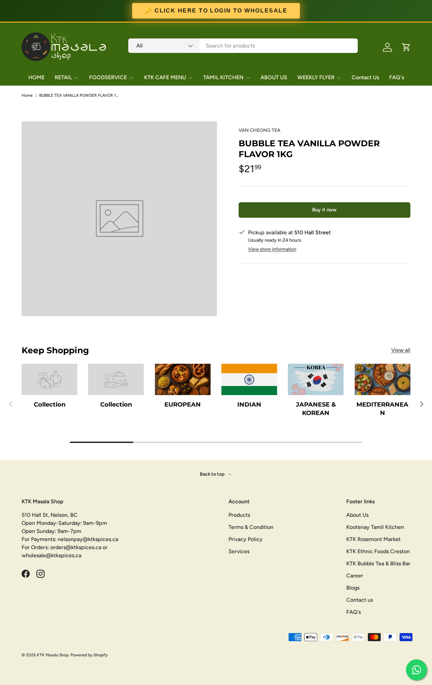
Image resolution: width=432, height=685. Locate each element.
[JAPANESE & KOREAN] (316, 379)
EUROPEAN (182, 404)
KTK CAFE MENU (165, 77)
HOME (36, 77)
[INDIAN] (249, 379)
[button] (406, 47)
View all (400, 350)
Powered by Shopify (89, 655)
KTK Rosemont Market (373, 539)
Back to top (212, 474)
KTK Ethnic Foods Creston (378, 551)
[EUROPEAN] (183, 379)
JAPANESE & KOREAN (316, 408)
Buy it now (324, 210)
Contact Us (365, 77)
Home (27, 95)
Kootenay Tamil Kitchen (375, 527)
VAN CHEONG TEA (259, 130)
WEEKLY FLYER (315, 77)
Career (354, 575)
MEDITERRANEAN (382, 408)
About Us (357, 515)
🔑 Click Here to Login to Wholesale (216, 11)
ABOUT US (274, 77)
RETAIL (63, 77)
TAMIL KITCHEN (223, 77)
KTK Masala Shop (53, 655)
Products (239, 515)
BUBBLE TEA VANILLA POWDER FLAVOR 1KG (79, 95)
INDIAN (249, 404)
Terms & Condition (250, 527)
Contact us (359, 600)
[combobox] (243, 45)
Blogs (352, 588)
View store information (272, 249)
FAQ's (396, 77)
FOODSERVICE (108, 77)
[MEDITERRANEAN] (382, 379)
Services (238, 551)
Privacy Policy (245, 539)
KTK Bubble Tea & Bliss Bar (378, 563)
